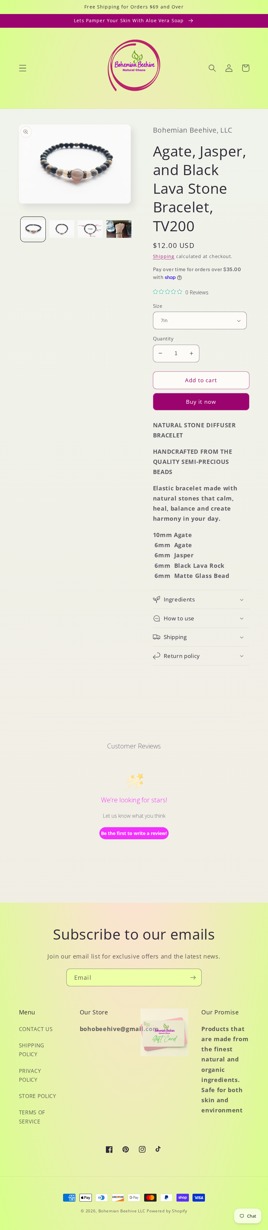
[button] (22, 68)
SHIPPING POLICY (32, 1050)
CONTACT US (36, 1029)
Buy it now (201, 401)
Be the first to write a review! (134, 833)
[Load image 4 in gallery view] (119, 229)
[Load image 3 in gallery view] (90, 229)
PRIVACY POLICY (30, 1075)
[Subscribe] (193, 977)
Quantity (163, 338)
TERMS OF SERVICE (32, 1117)
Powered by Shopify (167, 1210)
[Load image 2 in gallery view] (61, 229)
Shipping (164, 256)
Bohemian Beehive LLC (121, 1210)
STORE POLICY (37, 1096)
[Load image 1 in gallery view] (33, 229)
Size (157, 306)
